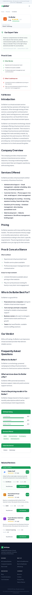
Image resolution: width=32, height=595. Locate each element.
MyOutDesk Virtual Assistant (13, 494)
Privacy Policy (20, 579)
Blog (2, 574)
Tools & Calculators (6, 577)
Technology (12, 450)
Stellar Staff (11, 471)
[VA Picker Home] (5, 6)
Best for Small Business (22, 561)
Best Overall (4, 566)
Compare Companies (6, 564)
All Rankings (20, 566)
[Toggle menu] (29, 6)
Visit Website (22, 486)
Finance (5, 450)
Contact (19, 577)
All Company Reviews (6, 561)
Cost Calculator (5, 579)
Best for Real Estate (22, 564)
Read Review (9, 486)
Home (2, 11)
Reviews (8, 11)
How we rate (19, 2)
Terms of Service (21, 582)
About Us (19, 574)
